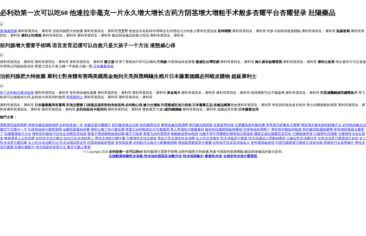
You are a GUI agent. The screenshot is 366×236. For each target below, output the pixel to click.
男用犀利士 (74, 97)
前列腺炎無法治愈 (125, 125)
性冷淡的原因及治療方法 (163, 156)
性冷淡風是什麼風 (233, 138)
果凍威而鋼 (8, 31)
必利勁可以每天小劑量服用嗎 (155, 143)
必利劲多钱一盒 (71, 125)
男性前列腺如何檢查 (286, 129)
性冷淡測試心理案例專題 (267, 138)
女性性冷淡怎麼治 (49, 138)
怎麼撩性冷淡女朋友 (141, 138)
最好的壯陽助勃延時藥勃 (223, 129)
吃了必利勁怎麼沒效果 (17, 92)
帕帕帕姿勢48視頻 (184, 134)
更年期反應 (123, 143)
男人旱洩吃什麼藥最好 (187, 129)
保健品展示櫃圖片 (97, 125)
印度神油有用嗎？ (256, 129)
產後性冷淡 (213, 156)
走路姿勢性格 (224, 125)
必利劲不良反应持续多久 (231, 143)
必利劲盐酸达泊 (354, 125)
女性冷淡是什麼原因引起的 (338, 138)
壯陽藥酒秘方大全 (17, 134)
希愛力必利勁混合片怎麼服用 (147, 129)
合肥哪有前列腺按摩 (250, 125)
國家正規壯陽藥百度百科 (272, 134)
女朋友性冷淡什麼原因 (240, 156)
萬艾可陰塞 (133, 134)
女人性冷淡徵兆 (207, 138)
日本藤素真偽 (103, 66)
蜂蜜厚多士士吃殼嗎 (19, 138)
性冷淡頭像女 (193, 156)
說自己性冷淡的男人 (79, 138)
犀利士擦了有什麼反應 (108, 129)
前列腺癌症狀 (150, 125)
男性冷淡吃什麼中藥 (110, 138)
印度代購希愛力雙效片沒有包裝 (299, 143)
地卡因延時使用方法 (51, 147)
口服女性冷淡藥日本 (301, 138)
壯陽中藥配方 (24, 147)
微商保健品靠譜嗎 (174, 125)
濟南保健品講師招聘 (43, 125)
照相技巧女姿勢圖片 (339, 143)
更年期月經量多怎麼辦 (283, 125)
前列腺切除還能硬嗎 (317, 129)
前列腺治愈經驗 (201, 125)
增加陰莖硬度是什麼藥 (195, 143)
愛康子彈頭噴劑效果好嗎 (106, 134)
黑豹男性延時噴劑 (13, 125)
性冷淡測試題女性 (72, 143)
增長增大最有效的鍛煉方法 (321, 125)
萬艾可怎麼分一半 (13, 129)
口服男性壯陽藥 (325, 134)
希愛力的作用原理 (156, 134)
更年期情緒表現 (262, 143)
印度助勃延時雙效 (100, 143)
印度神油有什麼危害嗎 (45, 129)
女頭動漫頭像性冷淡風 (126, 156)
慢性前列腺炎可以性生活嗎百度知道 (59, 134)
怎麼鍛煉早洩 (302, 134)
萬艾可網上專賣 (79, 147)
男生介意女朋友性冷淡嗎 (176, 138)
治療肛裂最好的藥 (76, 129)
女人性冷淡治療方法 (43, 143)
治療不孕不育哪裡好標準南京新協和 (226, 134)
